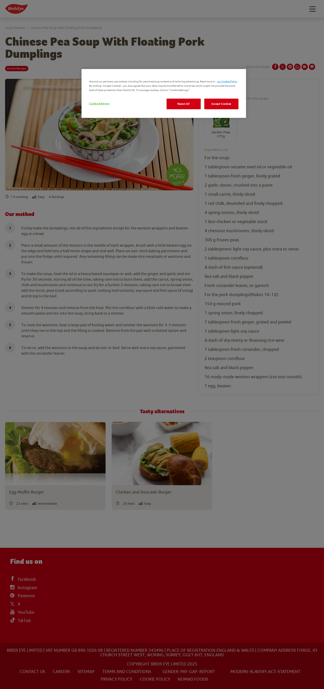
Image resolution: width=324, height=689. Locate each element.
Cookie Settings (99, 103)
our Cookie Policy (227, 81)
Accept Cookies (221, 103)
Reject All (183, 103)
